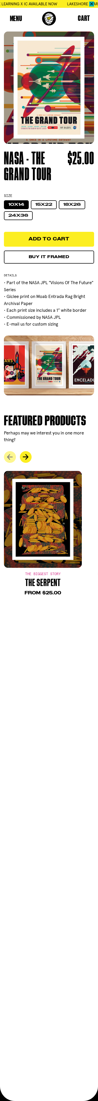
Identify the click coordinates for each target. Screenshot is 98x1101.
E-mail (13, 324)
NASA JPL (38, 282)
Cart (84, 18)
